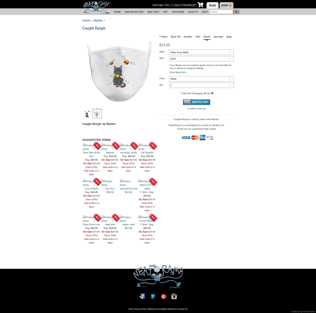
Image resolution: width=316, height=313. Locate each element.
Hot (165, 12)
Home (117, 12)
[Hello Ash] (110, 219)
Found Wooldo (147, 220)
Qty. (161, 84)
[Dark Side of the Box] (91, 147)
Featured (178, 12)
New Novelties (134, 12)
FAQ (130, 309)
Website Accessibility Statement (162, 309)
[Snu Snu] (110, 183)
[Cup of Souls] (91, 183)
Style (161, 51)
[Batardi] (110, 147)
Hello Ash (110, 224)
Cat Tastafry (147, 152)
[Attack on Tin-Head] (147, 181)
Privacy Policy (140, 309)
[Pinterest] (163, 296)
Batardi (110, 152)
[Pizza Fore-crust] (91, 219)
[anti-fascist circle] (128, 183)
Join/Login (157, 4)
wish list (202, 108)
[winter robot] (128, 219)
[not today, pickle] (128, 147)
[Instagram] (174, 296)
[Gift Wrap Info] (212, 93)
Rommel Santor (309, 312)
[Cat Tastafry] (147, 147)
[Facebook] (142, 296)
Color (162, 78)
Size (161, 58)
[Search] (236, 12)
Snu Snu (110, 188)
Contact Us (182, 309)
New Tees (153, 12)
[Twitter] (153, 296)
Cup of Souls (91, 188)
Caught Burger (93, 28)
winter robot (128, 224)
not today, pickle (128, 152)
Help (205, 12)
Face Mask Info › (178, 72)
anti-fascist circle (128, 188)
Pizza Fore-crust (91, 224)
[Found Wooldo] (147, 217)
